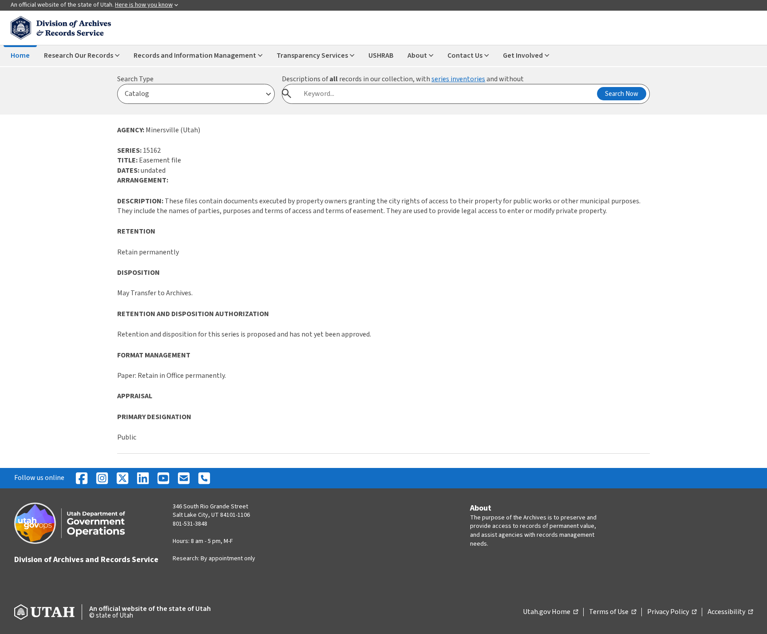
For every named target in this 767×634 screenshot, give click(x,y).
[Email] (184, 478)
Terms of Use (612, 612)
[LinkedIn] (143, 478)
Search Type (135, 79)
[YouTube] (163, 478)
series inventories (458, 79)
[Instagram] (102, 478)
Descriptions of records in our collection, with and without (403, 79)
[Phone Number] (204, 478)
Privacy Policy (671, 612)
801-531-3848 (190, 523)
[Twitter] (122, 478)
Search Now (621, 94)
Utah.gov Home (550, 612)
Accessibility (730, 612)
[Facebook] (81, 478)
